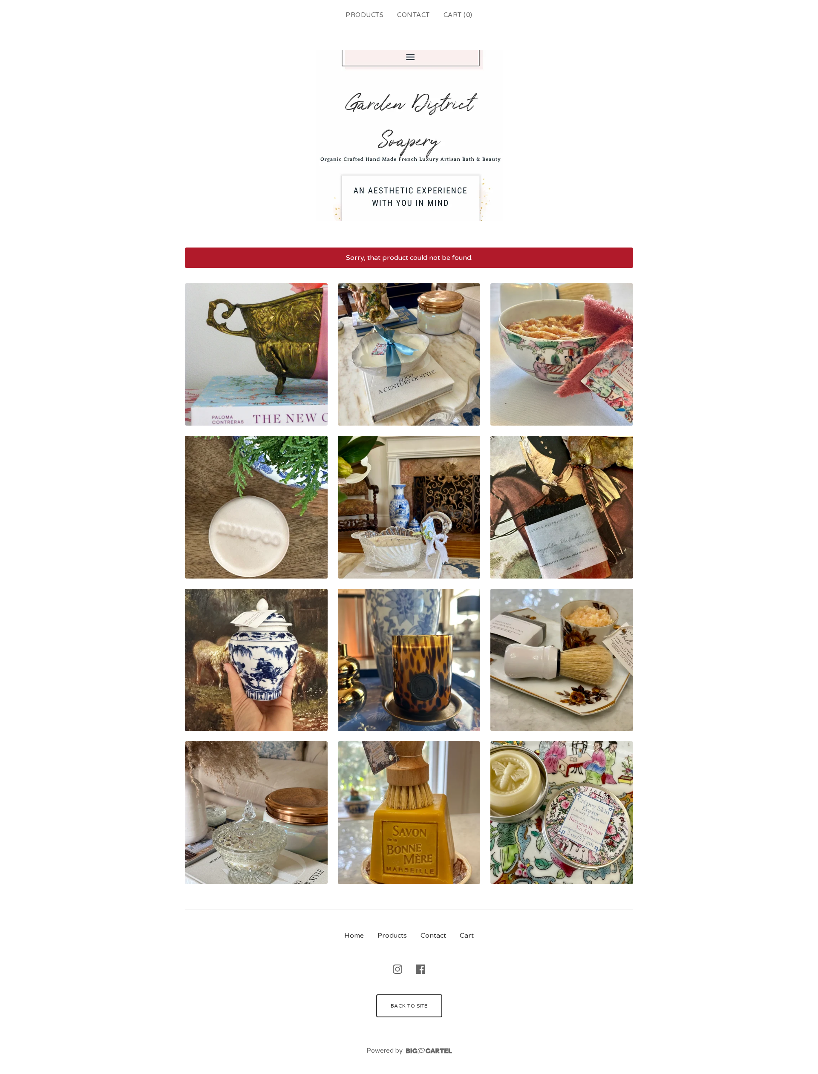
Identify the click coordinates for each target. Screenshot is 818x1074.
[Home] (409, 135)
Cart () (458, 15)
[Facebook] (420, 969)
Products (364, 15)
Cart (467, 935)
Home (354, 935)
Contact (413, 15)
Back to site (409, 1006)
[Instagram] (397, 969)
